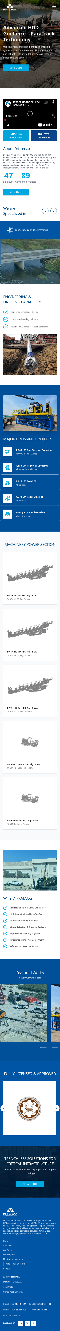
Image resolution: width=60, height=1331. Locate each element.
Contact (6, 1268)
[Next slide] (55, 1047)
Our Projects (9, 1254)
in (21, 1323)
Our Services (9, 1250)
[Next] (53, 211)
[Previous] (45, 211)
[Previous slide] (43, 1047)
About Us (7, 1245)
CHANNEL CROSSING (16, 135)
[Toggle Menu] (54, 7)
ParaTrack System (15, 1263)
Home (6, 1241)
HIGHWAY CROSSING (44, 135)
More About (16, 192)
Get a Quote (16, 65)
